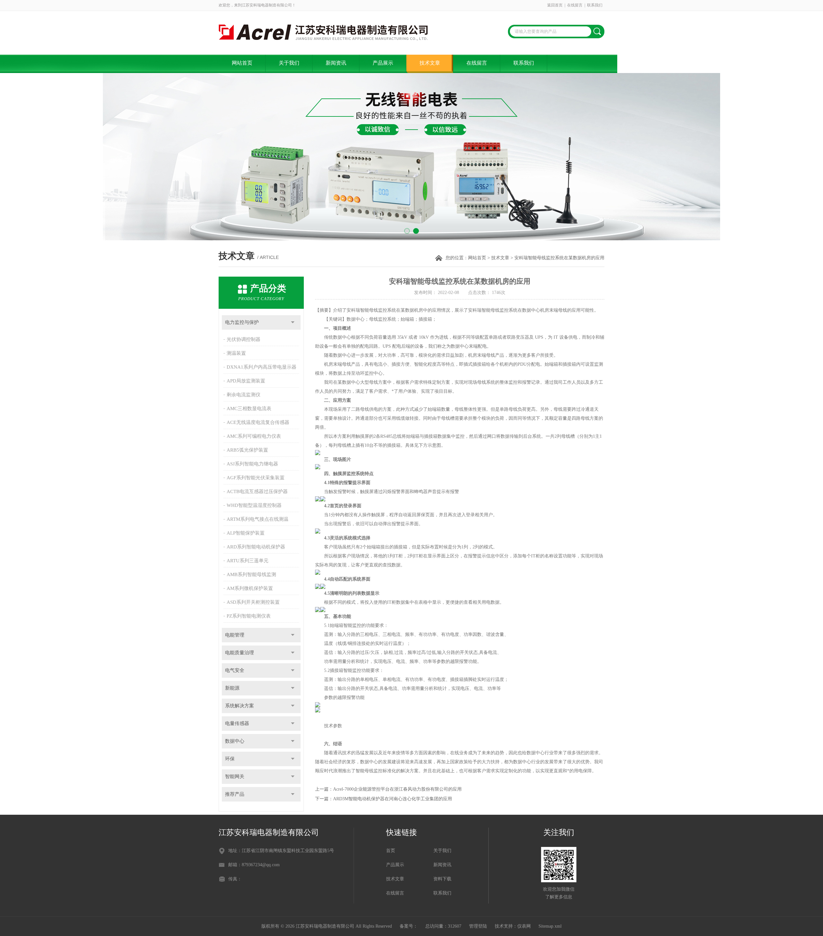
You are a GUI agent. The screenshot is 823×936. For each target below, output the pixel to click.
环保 (230, 758)
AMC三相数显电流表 (249, 408)
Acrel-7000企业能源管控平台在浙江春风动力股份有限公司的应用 (397, 789)
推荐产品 (234, 794)
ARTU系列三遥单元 (247, 560)
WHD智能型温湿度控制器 (254, 505)
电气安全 (234, 670)
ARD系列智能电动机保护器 (256, 546)
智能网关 (234, 776)
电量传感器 (237, 723)
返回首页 (555, 5)
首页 (390, 850)
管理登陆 (478, 926)
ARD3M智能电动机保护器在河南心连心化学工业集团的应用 (392, 798)
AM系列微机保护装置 (250, 588)
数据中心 (234, 741)
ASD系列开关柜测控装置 (253, 602)
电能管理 (234, 635)
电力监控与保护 (242, 322)
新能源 (232, 688)
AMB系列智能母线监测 (251, 574)
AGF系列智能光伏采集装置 (256, 477)
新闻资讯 (336, 63)
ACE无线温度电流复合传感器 (258, 422)
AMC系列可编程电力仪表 (254, 436)
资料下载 (442, 878)
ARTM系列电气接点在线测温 (257, 519)
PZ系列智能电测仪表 (249, 616)
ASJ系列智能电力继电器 (252, 463)
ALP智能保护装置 (246, 533)
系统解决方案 (239, 705)
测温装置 (236, 353)
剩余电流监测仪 (243, 394)
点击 (293, 322)
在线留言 (575, 5)
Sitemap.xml (550, 926)
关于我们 (289, 63)
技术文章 (430, 63)
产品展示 (383, 63)
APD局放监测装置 (246, 380)
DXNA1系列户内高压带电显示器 (261, 367)
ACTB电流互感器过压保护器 (257, 491)
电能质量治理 (239, 652)
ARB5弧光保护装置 (247, 450)
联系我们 (594, 5)
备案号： (409, 926)
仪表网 (524, 926)
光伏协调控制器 (243, 339)
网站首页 (242, 63)
